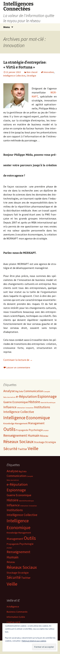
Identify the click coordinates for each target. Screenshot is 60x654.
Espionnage (47, 396)
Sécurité (10, 448)
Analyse (9, 391)
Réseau (44, 435)
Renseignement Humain (21, 435)
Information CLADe (16, 616)
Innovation (49, 72)
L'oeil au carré (13, 622)
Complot (47, 391)
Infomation (21, 408)
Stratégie (31, 75)
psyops (46, 430)
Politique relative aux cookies (34, 641)
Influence (9, 407)
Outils (9, 429)
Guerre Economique (15, 402)
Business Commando (17, 611)
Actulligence (13, 606)
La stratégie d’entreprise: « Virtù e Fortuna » (24, 64)
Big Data (19, 391)
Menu (6, 27)
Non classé (32, 72)
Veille (33, 448)
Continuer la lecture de (17, 359)
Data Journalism (9, 397)
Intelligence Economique (26, 417)
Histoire (34, 402)
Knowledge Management (15, 423)
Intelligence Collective (14, 75)
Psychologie (36, 430)
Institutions (42, 407)
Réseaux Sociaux (18, 441)
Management (36, 423)
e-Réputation (26, 396)
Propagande (22, 430)
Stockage (39, 442)
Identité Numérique (47, 402)
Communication (33, 391)
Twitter (22, 449)
